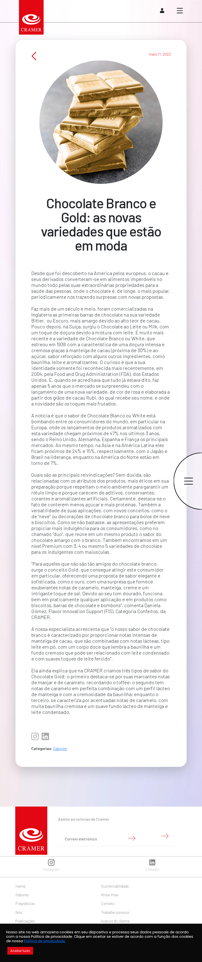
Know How (109, 894)
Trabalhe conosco (115, 912)
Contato (107, 903)
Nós (18, 912)
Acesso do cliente (115, 921)
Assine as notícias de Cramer (83, 819)
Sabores (60, 748)
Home (20, 886)
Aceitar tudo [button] (20, 950)
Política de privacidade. (45, 941)
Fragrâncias (25, 903)
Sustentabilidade (115, 886)
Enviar (131, 838)
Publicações (25, 921)
